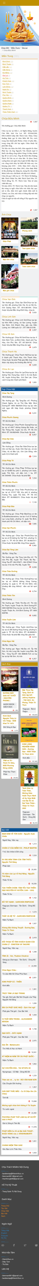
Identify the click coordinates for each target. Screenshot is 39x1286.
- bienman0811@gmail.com (11, 1176)
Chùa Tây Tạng (8, 393)
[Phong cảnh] (29, 223)
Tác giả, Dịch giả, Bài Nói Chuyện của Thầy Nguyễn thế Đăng (19, 998)
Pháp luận (6, 865)
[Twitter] (25, 1245)
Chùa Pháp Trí (8, 460)
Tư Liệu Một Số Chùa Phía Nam (14, 973)
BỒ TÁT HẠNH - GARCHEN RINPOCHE (18, 902)
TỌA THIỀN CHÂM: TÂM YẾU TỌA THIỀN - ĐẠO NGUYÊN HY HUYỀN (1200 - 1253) (19, 889)
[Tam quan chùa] (29, 240)
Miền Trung (15, 47)
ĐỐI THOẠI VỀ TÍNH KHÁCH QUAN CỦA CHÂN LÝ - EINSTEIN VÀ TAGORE (18, 942)
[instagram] (36, 1245)
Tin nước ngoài (8, 1109)
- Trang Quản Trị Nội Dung (11, 1191)
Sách (3, 1216)
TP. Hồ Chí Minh (8, 421)
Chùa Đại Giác (8, 439)
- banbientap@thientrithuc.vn (12, 1173)
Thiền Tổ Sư (7, 880)
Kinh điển (26, 757)
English (4, 1233)
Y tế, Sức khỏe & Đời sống (12, 851)
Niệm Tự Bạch (8, 919)
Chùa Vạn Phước (9, 528)
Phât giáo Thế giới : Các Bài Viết (15, 1011)
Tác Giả (4, 1208)
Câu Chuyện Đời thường (11, 1083)
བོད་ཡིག (3, 1238)
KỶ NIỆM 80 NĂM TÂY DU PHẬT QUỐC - (18, 1056)
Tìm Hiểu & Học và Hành (12, 1048)
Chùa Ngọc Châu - (9, 970)
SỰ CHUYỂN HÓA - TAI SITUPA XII (16, 1068)
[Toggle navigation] (4, 3)
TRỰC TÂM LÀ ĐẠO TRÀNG (13, 993)
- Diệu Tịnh (5, 1261)
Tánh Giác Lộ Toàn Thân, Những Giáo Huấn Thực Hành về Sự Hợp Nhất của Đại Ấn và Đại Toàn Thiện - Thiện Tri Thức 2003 (29, 798)
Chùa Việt (5, 47)
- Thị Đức (5, 1264)
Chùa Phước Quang (10, 417)
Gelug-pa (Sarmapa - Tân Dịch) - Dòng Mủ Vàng (18, 960)
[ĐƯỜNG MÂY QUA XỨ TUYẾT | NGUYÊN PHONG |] (9, 678)
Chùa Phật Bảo (8, 506)
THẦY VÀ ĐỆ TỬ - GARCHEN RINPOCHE (18, 916)
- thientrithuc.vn (7, 1259)
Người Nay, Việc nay (10, 840)
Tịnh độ (5, 1097)
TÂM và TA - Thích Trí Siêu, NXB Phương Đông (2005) (9, 764)
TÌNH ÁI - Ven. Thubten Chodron (15, 956)
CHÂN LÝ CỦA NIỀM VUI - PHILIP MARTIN (19, 848)
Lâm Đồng (6, 442)
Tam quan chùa (28, 248)
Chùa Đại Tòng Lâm (10, 549)
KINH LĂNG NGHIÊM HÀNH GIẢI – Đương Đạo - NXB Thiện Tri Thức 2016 (29, 749)
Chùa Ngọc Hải (8, 641)
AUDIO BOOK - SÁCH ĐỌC (9, 705)
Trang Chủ (5, 1205)
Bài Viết (4, 1213)
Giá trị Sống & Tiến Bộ (11, 1123)
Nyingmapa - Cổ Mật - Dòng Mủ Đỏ (16, 1071)
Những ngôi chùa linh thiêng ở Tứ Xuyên (19, 1105)
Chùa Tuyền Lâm (9, 619)
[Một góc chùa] (9, 276)
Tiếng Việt (5, 1230)
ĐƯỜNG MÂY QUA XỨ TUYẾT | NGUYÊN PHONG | (9, 697)
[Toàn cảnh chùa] (29, 258)
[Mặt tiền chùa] (9, 251)
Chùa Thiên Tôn (8, 595)
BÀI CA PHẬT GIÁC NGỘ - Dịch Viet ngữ (18, 1007)
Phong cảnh (27, 230)
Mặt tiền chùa (8, 259)
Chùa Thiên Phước (10, 482)
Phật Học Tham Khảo (9, 772)
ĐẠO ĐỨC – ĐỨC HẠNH (12, 1033)
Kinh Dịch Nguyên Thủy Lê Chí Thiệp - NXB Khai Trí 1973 (9, 720)
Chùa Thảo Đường (9, 571)
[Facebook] (13, 1245)
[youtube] (2, 1245)
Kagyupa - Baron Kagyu (29, 709)
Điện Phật (7, 241)
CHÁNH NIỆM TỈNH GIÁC (12, 1145)
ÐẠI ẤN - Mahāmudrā (10, 1045)
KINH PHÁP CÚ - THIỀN (12, 981)
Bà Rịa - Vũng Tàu (9, 553)
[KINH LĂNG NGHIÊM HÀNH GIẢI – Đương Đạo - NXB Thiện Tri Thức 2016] (29, 730)
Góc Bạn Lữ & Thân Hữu (12, 1149)
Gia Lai (24, 47)
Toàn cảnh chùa (28, 266)
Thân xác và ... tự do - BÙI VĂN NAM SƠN (19, 1079)
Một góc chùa (8, 290)
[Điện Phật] (9, 228)
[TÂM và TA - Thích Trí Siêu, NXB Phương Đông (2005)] (9, 746)
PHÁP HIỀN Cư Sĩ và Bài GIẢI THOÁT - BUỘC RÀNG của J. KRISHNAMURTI (18, 1132)
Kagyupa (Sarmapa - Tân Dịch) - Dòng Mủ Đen (29, 816)
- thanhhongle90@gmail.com (12, 1178)
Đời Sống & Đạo (9, 727)
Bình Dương (7, 396)
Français (4, 1235)
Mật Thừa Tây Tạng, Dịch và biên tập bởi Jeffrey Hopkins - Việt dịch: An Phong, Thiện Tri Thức (29, 697)
